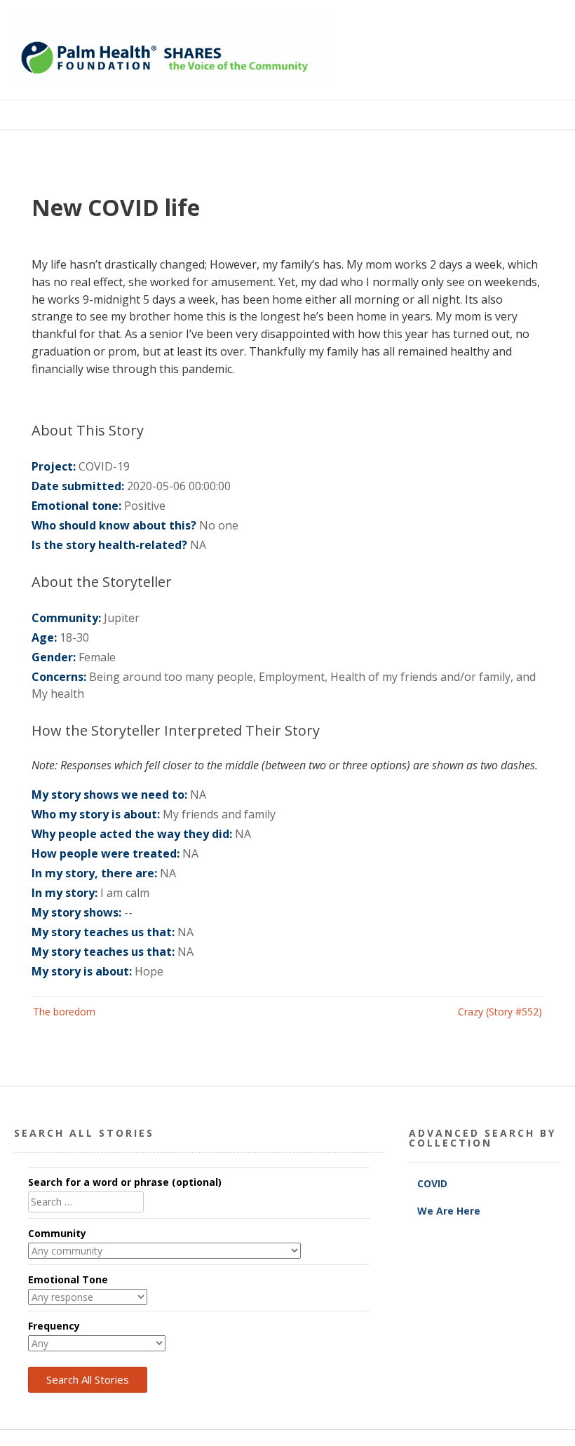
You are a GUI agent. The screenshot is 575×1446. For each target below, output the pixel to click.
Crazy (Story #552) (500, 1011)
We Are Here (448, 1210)
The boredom (64, 1011)
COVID (433, 1183)
